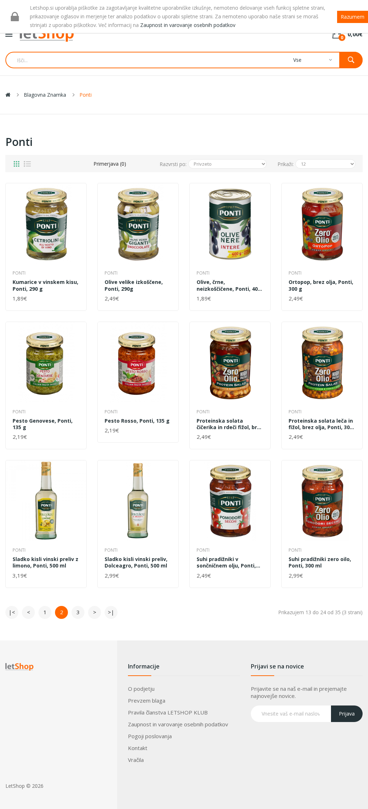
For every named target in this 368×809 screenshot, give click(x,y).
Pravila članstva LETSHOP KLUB (168, 712)
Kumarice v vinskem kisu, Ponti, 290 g (45, 285)
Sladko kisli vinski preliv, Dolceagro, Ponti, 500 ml (136, 562)
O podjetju (141, 688)
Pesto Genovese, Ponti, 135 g (43, 424)
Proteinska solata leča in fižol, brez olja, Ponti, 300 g (321, 424)
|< (12, 612)
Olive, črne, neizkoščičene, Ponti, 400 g (229, 285)
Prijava (347, 713)
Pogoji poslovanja (150, 736)
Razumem (352, 16)
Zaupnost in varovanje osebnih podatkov (178, 724)
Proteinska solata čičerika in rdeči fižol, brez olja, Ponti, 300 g (230, 424)
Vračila (136, 759)
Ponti (85, 94)
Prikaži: (285, 164)
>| (111, 612)
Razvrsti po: (173, 164)
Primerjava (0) (109, 163)
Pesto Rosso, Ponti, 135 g (137, 421)
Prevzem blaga (146, 700)
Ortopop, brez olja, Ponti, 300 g (321, 285)
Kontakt (137, 747)
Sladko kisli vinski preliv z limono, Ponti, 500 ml (45, 562)
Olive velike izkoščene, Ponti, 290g (134, 285)
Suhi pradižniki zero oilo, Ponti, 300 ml (320, 562)
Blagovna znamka (45, 94)
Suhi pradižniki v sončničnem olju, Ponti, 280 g (226, 562)
